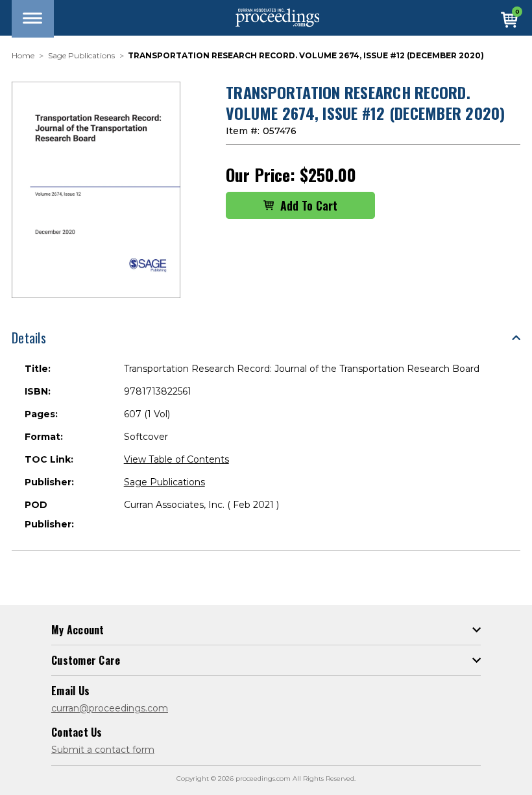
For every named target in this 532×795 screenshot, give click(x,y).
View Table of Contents (176, 459)
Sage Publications (164, 482)
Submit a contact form (102, 749)
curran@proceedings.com (109, 708)
